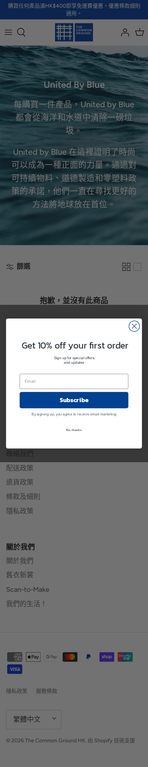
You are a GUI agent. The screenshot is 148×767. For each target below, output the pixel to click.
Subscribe (74, 399)
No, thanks (74, 429)
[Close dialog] (134, 326)
